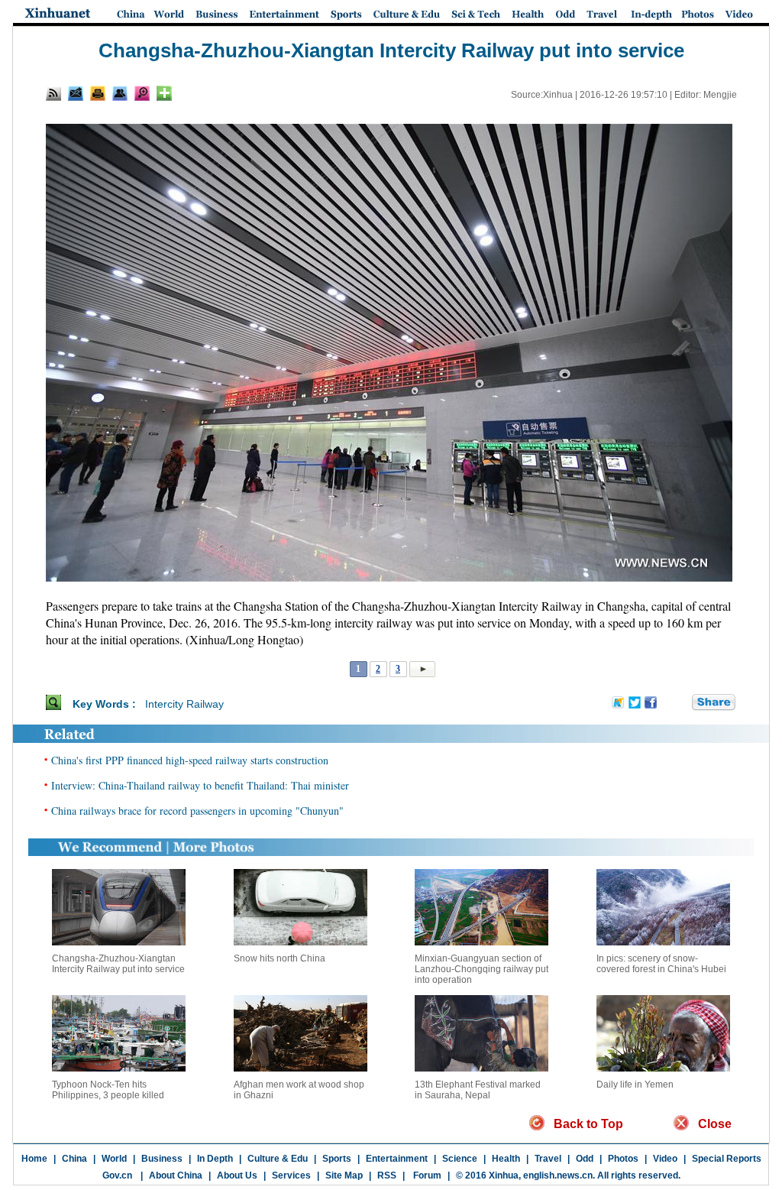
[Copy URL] (120, 93)
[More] (164, 93)
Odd (584, 1158)
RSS (386, 1175)
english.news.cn (558, 1175)
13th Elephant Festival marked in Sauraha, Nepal (478, 1090)
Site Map (344, 1175)
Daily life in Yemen (635, 1084)
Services (291, 1175)
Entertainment (397, 1158)
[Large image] (142, 93)
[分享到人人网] (681, 703)
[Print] (97, 93)
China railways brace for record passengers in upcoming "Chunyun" (197, 810)
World (114, 1158)
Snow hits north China (279, 958)
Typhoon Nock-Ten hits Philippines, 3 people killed (108, 1090)
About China (175, 1175)
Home (34, 1158)
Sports (336, 1158)
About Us (237, 1175)
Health (506, 1158)
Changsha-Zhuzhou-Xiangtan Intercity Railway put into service (118, 963)
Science (459, 1158)
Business (162, 1158)
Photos (623, 1158)
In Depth (215, 1158)
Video (665, 1158)
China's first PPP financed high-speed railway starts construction (189, 760)
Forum (426, 1175)
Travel (548, 1158)
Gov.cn (117, 1175)
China (74, 1158)
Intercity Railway (184, 704)
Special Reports (726, 1158)
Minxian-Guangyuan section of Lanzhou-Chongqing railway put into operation (481, 969)
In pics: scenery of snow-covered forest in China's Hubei (661, 963)
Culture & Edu (277, 1158)
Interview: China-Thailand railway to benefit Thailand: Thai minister (200, 785)
